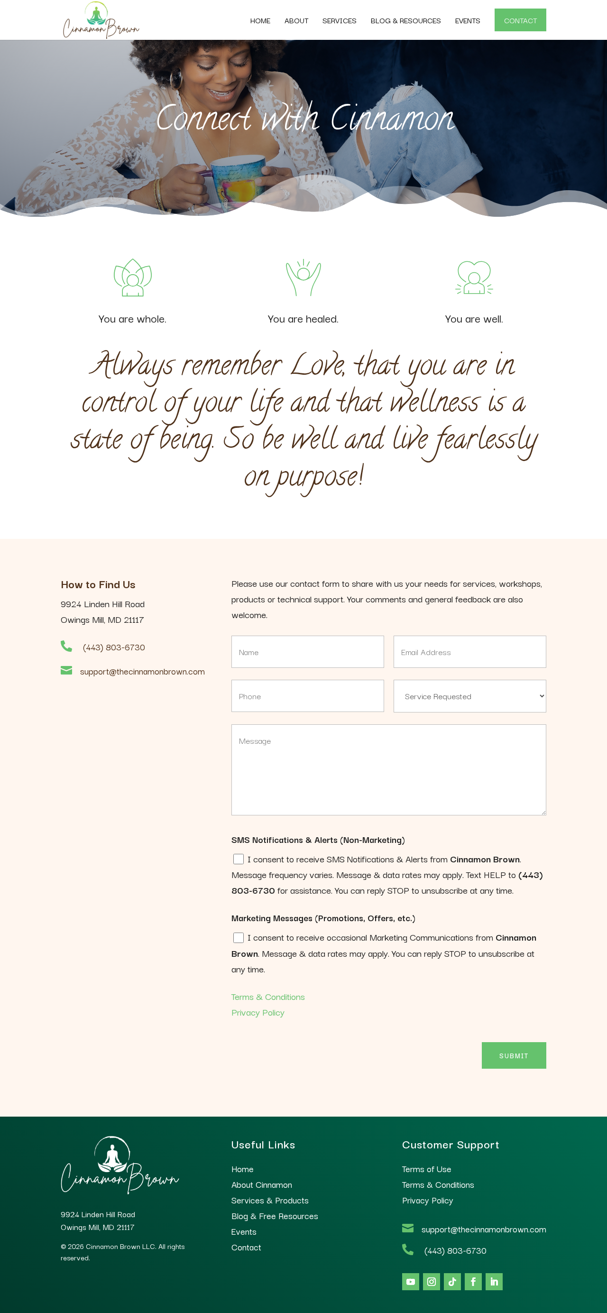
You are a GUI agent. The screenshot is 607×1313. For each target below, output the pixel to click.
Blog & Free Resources (274, 1215)
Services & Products (270, 1199)
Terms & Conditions (268, 996)
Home (260, 20)
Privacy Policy (258, 1012)
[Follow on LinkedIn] (494, 1281)
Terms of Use (426, 1168)
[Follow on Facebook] (473, 1281)
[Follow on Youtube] (410, 1281)
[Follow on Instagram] (431, 1281)
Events (467, 20)
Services (339, 20)
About (296, 20)
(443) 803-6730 (114, 646)
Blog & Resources (406, 20)
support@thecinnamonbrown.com (142, 670)
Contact (520, 20)
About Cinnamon (261, 1184)
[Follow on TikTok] (452, 1281)
